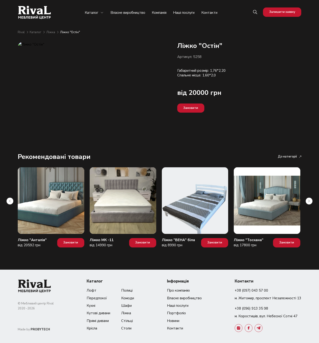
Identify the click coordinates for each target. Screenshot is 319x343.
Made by (34, 329)
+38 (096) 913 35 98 (251, 308)
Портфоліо (176, 313)
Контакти (209, 12)
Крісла (92, 328)
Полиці (127, 290)
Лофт (91, 290)
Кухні (91, 305)
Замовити (190, 108)
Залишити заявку (282, 12)
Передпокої (97, 298)
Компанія (159, 12)
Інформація (178, 281)
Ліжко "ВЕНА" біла (178, 240)
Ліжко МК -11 (101, 240)
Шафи (126, 305)
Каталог (91, 12)
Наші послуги (184, 12)
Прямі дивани (98, 320)
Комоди (127, 298)
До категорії (287, 156)
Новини (173, 320)
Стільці (127, 320)
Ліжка (51, 32)
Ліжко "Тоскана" (248, 240)
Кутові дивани (98, 313)
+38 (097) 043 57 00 (251, 290)
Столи (126, 328)
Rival (21, 32)
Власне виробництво (127, 12)
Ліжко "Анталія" (32, 240)
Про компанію (178, 290)
